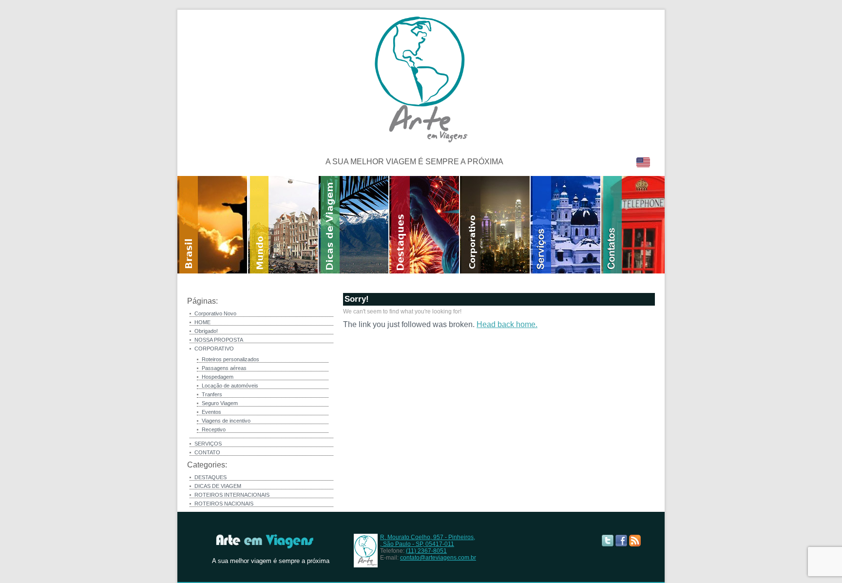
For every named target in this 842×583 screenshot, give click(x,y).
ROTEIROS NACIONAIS (223, 503)
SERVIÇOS (208, 444)
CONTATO (207, 452)
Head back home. (507, 324)
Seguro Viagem (220, 403)
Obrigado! (206, 331)
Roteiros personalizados (230, 359)
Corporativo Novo (215, 313)
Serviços (566, 224)
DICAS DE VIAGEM (217, 486)
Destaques (424, 224)
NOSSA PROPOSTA (218, 340)
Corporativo (495, 224)
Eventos (211, 412)
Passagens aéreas (224, 368)
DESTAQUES (210, 477)
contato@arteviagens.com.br (438, 557)
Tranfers (212, 394)
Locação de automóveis (230, 386)
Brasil (212, 224)
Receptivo (214, 429)
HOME (202, 322)
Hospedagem (217, 377)
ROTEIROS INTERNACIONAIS (231, 495)
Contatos (636, 224)
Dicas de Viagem (354, 224)
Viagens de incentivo (226, 421)
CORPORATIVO (214, 348)
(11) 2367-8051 (426, 550)
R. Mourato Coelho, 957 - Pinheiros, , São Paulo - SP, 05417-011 (427, 540)
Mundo (283, 224)
